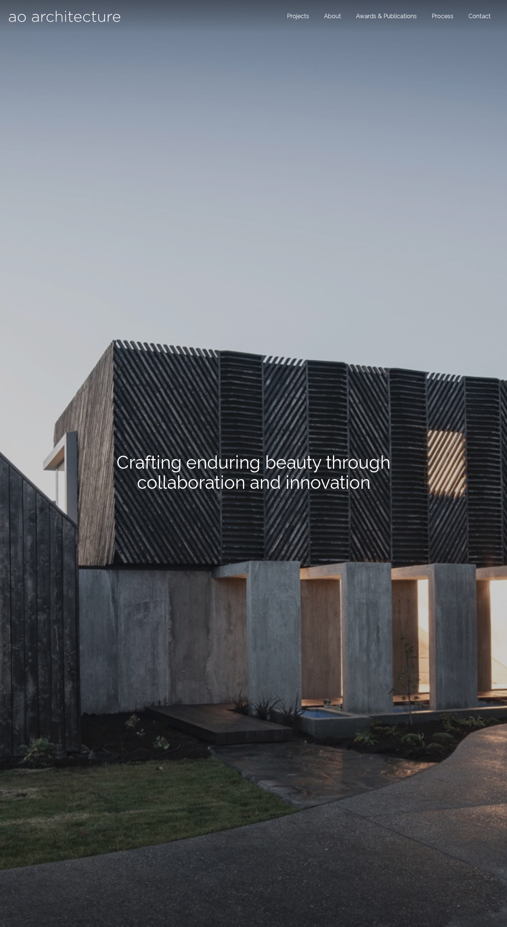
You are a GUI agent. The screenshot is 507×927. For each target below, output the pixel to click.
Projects (298, 16)
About (332, 16)
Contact (479, 16)
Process (443, 16)
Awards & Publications (386, 16)
